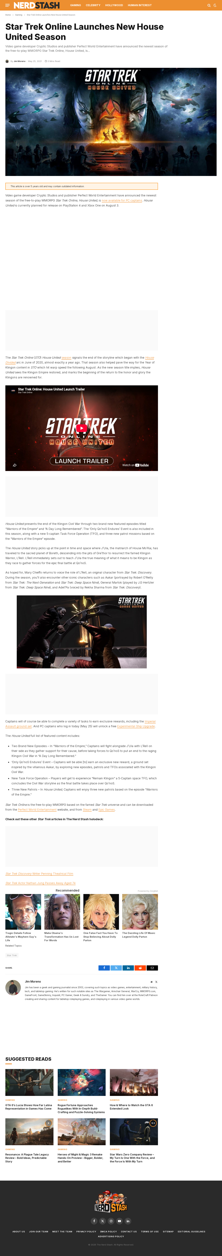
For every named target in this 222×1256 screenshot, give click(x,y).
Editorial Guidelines (191, 1231)
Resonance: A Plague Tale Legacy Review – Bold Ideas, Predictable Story (27, 1158)
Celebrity (93, 5)
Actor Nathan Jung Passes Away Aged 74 (40, 883)
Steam (87, 809)
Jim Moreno (20, 61)
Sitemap (168, 1231)
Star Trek (12, 955)
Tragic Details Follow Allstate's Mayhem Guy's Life (20, 936)
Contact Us (129, 1231)
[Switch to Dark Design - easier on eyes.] (215, 5)
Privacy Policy (86, 1231)
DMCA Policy (108, 1231)
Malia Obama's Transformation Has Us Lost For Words (61, 936)
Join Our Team (38, 1231)
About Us (19, 1231)
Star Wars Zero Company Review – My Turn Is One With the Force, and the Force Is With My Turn (132, 1158)
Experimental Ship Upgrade (136, 726)
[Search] (209, 5)
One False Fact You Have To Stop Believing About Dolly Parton (100, 936)
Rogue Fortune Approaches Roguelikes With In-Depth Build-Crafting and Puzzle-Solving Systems (81, 1109)
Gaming (75, 5)
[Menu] (7, 5)
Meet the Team (62, 1231)
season (66, 357)
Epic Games (106, 809)
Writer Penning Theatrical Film (39, 873)
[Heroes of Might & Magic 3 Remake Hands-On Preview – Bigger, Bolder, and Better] (82, 1131)
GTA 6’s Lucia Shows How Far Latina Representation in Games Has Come (28, 1107)
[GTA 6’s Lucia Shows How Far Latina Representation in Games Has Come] (29, 1082)
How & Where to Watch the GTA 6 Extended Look (131, 1107)
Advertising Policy (111, 1236)
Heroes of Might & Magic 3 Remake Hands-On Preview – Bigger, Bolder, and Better (80, 1158)
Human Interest (140, 5)
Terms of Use (150, 1231)
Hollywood (114, 5)
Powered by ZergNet (148, 891)
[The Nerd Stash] (37, 5)
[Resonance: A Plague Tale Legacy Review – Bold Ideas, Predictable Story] (29, 1131)
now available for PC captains (122, 200)
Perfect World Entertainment (37, 809)
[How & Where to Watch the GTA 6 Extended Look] (134, 1082)
